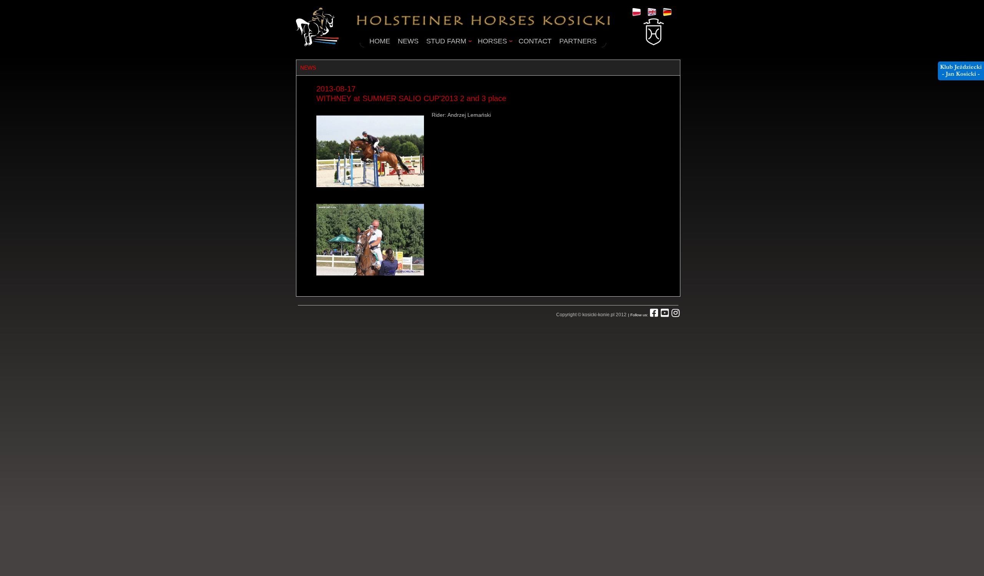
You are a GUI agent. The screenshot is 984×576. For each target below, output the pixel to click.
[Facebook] (654, 314)
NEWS (408, 41)
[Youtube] (665, 314)
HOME (379, 41)
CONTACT (535, 41)
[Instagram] (675, 314)
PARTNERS (578, 41)
